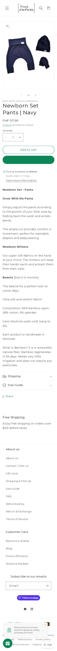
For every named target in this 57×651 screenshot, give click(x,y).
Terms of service (20, 644)
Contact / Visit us (17, 465)
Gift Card (12, 473)
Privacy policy (43, 639)
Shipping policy (40, 644)
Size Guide (13, 488)
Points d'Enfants (17, 556)
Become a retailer (18, 540)
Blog (9, 548)
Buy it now (28, 159)
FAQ (8, 496)
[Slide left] (21, 95)
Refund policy (15, 503)
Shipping (7, 125)
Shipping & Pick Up (18, 481)
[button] (7, 8)
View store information (21, 180)
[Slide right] (35, 95)
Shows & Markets (17, 563)
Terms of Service (17, 519)
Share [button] (9, 396)
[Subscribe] (47, 586)
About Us (12, 458)
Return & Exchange (19, 511)
